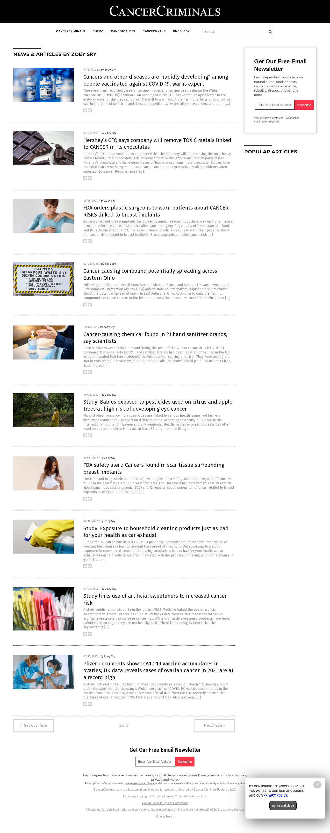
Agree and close (283, 805)
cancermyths (154, 31)
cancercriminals (70, 31)
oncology (181, 31)
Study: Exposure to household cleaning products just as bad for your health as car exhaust (156, 532)
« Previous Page (33, 725)
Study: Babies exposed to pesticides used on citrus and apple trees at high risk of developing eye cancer (157, 405)
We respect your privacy (140, 783)
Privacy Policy (165, 816)
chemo (98, 31)
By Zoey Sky (108, 69)
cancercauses (123, 31)
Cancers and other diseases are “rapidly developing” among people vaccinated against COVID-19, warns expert (155, 80)
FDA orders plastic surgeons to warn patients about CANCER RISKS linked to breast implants (156, 211)
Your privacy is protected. (269, 117)
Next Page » (214, 725)
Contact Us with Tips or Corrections (165, 803)
